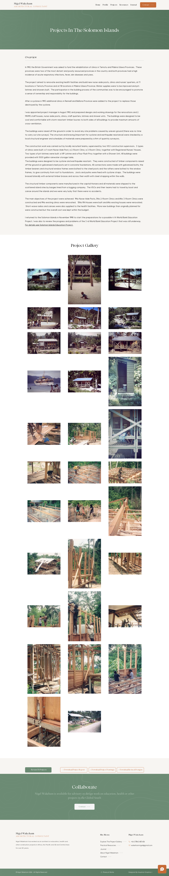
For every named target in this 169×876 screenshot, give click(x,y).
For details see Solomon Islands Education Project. (49, 225)
